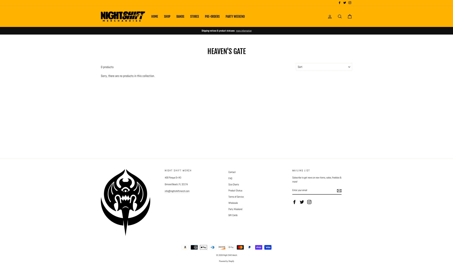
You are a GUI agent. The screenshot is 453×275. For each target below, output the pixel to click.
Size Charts (233, 184)
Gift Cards (232, 215)
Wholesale (233, 202)
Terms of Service (236, 196)
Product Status (235, 190)
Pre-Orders (212, 16)
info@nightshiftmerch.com (177, 191)
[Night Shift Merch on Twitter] (302, 202)
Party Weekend (235, 16)
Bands (180, 16)
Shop (167, 16)
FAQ (230, 178)
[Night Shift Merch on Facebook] (294, 202)
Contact (232, 172)
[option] (226, 31)
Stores (194, 16)
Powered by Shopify (226, 261)
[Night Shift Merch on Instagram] (309, 202)
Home (154, 16)
